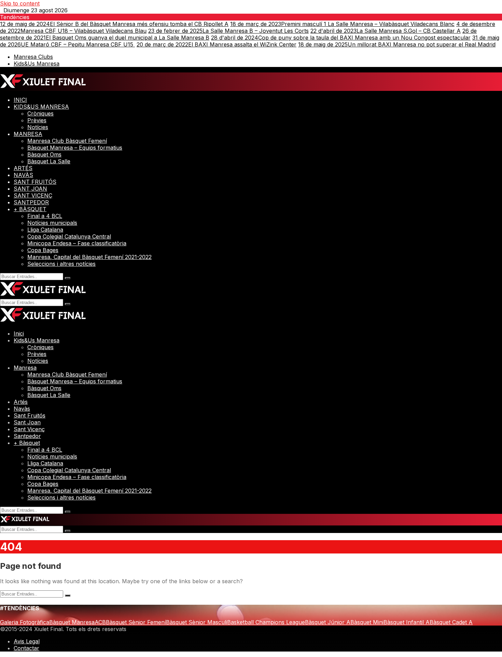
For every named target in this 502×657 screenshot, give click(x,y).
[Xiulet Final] (43, 87)
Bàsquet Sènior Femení (136, 622)
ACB (100, 622)
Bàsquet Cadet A (451, 622)
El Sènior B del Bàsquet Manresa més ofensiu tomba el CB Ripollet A (114, 23)
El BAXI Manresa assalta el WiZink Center (216, 44)
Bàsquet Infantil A (407, 622)
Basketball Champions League (266, 622)
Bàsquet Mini (367, 622)
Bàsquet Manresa (72, 622)
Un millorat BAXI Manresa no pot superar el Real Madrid (397, 44)
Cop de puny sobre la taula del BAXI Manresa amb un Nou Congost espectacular (341, 37)
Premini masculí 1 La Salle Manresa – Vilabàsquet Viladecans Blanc (342, 23)
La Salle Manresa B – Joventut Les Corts (228, 30)
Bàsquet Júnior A (327, 622)
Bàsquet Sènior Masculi (196, 622)
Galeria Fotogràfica (24, 622)
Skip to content (20, 3)
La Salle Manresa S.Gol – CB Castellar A (385, 30)
